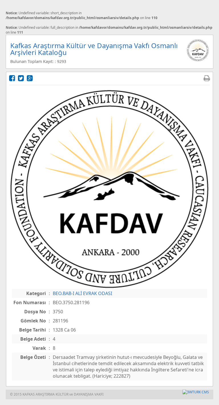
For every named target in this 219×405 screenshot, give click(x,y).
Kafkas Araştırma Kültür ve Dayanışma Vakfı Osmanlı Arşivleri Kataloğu (94, 49)
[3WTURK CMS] (195, 392)
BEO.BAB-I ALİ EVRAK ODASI (82, 293)
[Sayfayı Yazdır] (207, 78)
